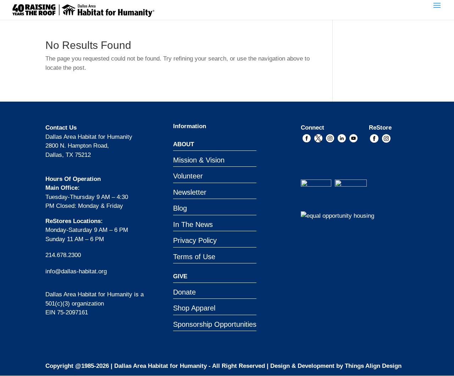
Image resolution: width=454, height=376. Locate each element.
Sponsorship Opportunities (214, 324)
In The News (193, 224)
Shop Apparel (194, 308)
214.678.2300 (63, 255)
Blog (180, 208)
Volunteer (188, 176)
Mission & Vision (199, 160)
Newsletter (189, 192)
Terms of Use (194, 257)
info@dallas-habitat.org (76, 271)
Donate (184, 292)
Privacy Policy (195, 240)
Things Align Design (373, 366)
